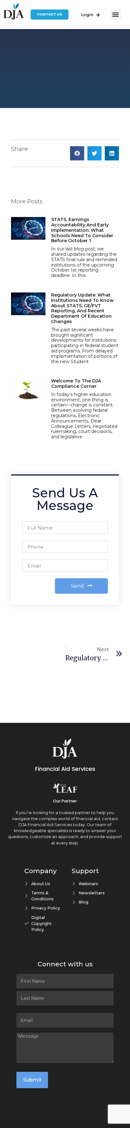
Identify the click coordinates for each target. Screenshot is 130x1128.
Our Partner (65, 801)
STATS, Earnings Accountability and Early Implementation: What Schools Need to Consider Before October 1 (82, 230)
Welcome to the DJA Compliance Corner (76, 383)
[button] (115, 14)
